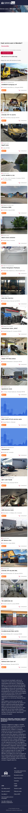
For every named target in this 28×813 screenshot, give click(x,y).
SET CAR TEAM (7, 480)
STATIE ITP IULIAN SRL (9, 570)
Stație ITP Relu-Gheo (9, 358)
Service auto (4, 9)
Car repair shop (7, 722)
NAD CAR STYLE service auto (12, 419)
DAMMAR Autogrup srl (9, 84)
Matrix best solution (8, 237)
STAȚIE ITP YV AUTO (9, 115)
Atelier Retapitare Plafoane (11, 268)
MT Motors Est (6, 540)
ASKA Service (6, 752)
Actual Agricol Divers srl (10, 691)
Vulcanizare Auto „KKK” (10, 328)
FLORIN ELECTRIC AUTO (10, 631)
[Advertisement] (14, 27)
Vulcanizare (5, 449)
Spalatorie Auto (7, 389)
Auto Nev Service (7, 298)
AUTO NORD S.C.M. (8, 175)
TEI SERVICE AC (7, 601)
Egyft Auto (5, 145)
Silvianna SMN (6, 207)
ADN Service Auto (8, 510)
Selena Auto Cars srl (9, 661)
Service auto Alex (7, 782)
